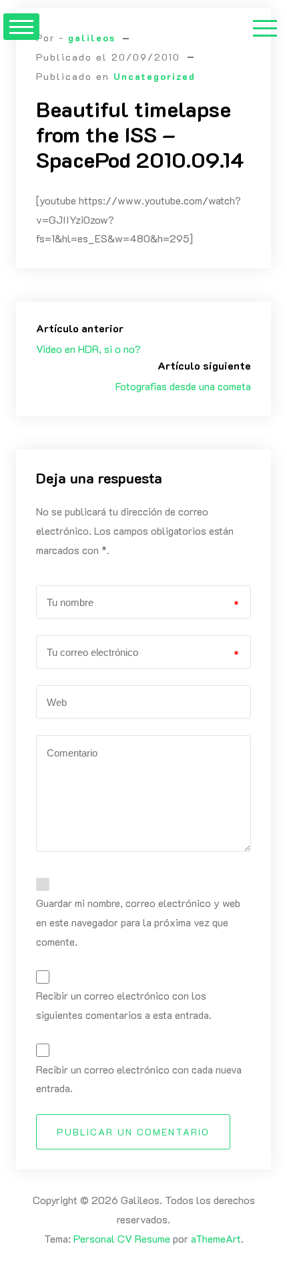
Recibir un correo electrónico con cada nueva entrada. (139, 1079)
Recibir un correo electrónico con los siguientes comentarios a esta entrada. (124, 1005)
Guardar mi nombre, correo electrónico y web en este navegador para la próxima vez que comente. (138, 922)
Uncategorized (154, 76)
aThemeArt (216, 1238)
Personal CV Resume (121, 1238)
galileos (91, 37)
